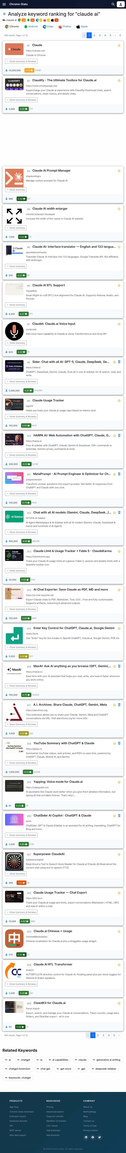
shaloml (29, 970)
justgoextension (34, 479)
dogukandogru (33, 176)
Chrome (14, 26)
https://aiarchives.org (36, 710)
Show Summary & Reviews (23, 61)
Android (33, 26)
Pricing (49, 1107)
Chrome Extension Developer (40, 214)
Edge (50, 26)
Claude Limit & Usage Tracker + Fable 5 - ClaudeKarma (72, 551)
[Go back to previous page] (4, 14)
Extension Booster (18, 1121)
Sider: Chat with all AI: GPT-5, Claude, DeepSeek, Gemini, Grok (76, 362)
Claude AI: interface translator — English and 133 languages (75, 246)
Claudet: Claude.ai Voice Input (53, 324)
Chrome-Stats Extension (22, 1111)
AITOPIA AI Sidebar (35, 518)
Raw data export (18, 1135)
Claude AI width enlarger (50, 208)
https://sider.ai (33, 367)
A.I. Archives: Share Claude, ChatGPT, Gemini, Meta (70, 704)
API (11, 1125)
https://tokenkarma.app (38, 556)
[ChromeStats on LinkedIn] (86, 1137)
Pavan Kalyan (33, 1008)
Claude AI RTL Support (48, 285)
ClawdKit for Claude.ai (50, 1003)
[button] (4, 4)
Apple (84, 26)
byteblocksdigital (34, 859)
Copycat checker (54, 1116)
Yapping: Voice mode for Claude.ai (58, 782)
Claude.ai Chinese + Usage (53, 931)
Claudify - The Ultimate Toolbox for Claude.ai (64, 80)
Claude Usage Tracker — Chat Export (60, 892)
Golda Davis (32, 633)
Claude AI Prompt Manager (51, 170)
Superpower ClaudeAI (49, 854)
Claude (37, 45)
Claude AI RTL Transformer (53, 964)
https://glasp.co (34, 748)
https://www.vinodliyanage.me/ (41, 85)
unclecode (31, 329)
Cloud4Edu (31, 290)
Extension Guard (18, 1116)
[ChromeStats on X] (99, 1137)
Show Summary (17, 189)
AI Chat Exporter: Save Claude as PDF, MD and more (70, 589)
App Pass (14, 1107)
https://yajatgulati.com (37, 787)
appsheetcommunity (36, 252)
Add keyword (52, 1135)
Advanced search (55, 1111)
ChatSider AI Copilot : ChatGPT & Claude (62, 815)
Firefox (66, 26)
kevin (28, 821)
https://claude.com (35, 50)
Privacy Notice (90, 1130)
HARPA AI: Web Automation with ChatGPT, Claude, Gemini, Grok (79, 435)
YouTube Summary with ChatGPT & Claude (63, 743)
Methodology (89, 1111)
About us (87, 1107)
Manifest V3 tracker (56, 1121)
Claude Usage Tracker (48, 400)
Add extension (53, 1130)
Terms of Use (89, 1125)
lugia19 (29, 406)
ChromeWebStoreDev (36, 936)
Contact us (88, 1121)
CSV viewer (52, 1125)
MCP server (15, 1130)
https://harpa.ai (33, 441)
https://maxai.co (34, 671)
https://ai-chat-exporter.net (40, 595)
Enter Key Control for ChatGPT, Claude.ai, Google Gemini (73, 628)
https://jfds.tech (34, 898)
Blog (85, 1116)
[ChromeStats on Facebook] (93, 1137)
